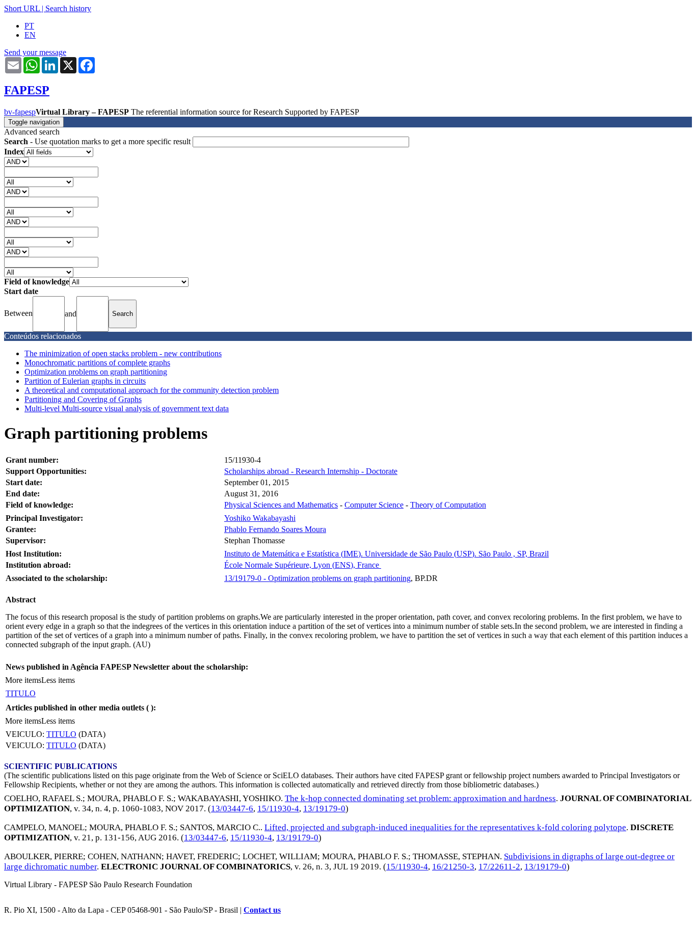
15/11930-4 (278, 808)
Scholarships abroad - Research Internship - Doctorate (310, 471)
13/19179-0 (324, 808)
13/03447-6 (232, 808)
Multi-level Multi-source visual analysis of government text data (126, 408)
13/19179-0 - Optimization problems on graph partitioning (317, 578)
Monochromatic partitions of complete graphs (97, 362)
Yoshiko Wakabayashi (260, 518)
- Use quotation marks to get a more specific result (98, 141)
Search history (68, 8)
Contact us (262, 910)
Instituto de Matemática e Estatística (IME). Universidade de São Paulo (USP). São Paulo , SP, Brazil (386, 553)
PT (29, 25)
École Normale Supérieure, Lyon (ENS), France (302, 565)
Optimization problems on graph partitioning (95, 371)
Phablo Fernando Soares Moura (275, 529)
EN (30, 35)
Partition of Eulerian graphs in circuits (85, 381)
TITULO (21, 693)
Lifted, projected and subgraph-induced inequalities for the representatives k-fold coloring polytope (445, 827)
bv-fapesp (20, 112)
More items (23, 680)
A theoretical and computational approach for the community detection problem (151, 390)
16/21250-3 (453, 866)
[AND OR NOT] (16, 161)
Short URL (22, 8)
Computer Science (374, 504)
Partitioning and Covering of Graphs (83, 399)
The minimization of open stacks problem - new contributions (123, 353)
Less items (58, 680)
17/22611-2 (499, 866)
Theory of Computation (448, 504)
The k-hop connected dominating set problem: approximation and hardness (420, 798)
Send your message (35, 52)
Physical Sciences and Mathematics (281, 504)
